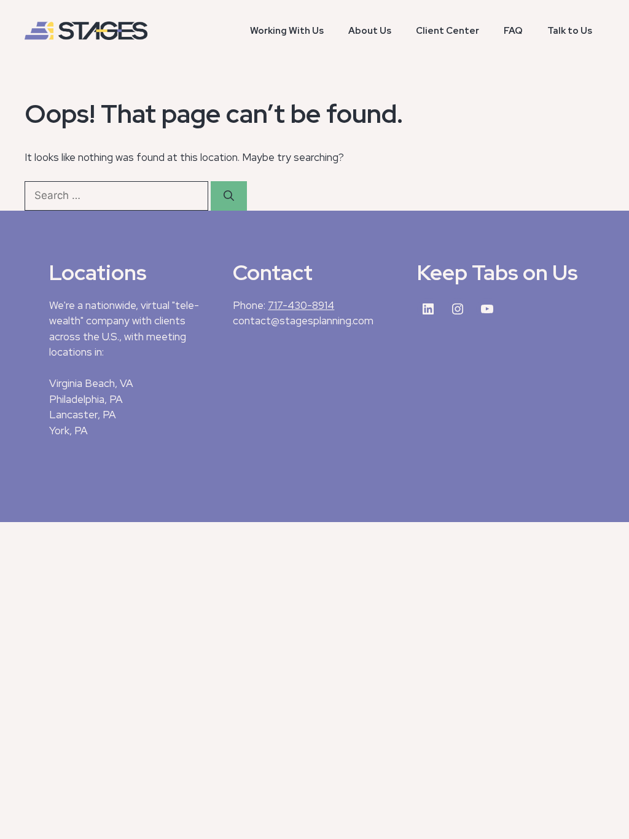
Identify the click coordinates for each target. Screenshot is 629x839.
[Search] (229, 196)
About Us (369, 31)
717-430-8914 (301, 305)
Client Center (447, 31)
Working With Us (287, 31)
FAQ (513, 31)
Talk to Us (569, 31)
